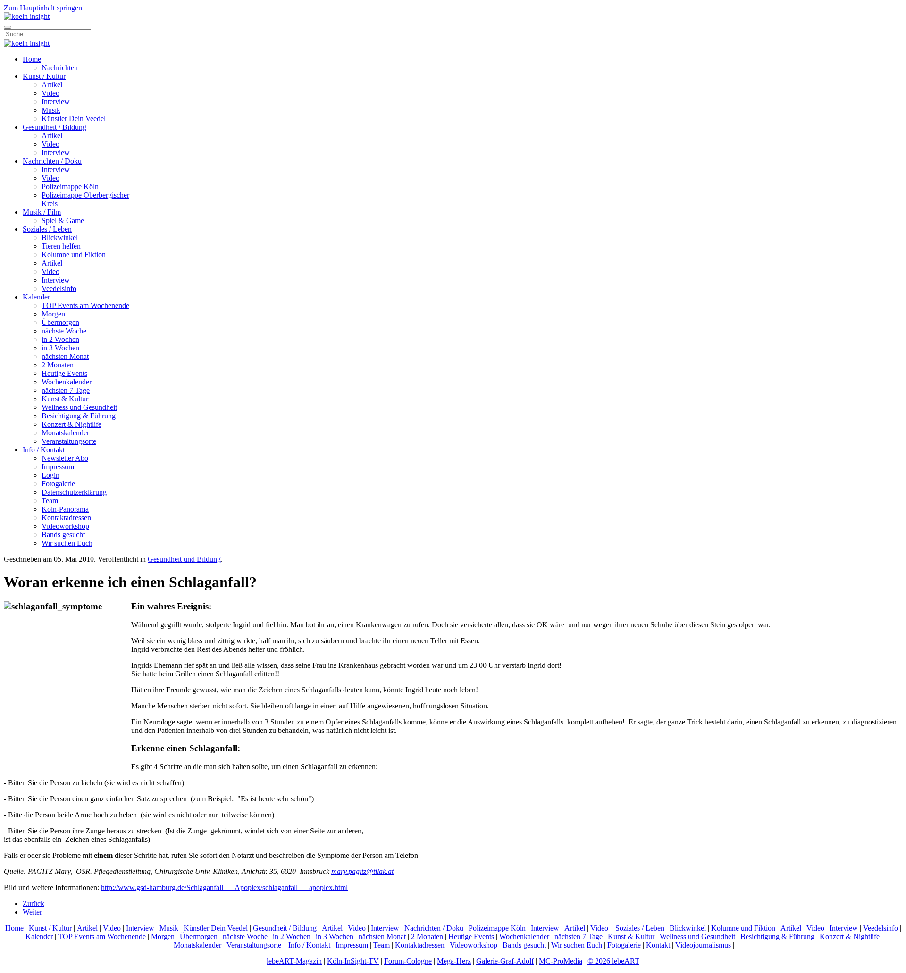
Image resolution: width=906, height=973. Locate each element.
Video (50, 93)
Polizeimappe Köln (70, 187)
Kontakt (658, 945)
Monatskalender (65, 433)
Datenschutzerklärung (74, 492)
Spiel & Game (63, 220)
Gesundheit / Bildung (54, 127)
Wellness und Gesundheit (79, 407)
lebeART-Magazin (294, 961)
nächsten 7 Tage (66, 390)
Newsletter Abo (65, 458)
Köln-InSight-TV (353, 961)
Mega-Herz (454, 961)
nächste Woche (64, 331)
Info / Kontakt (44, 450)
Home (32, 59)
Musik (51, 110)
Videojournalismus (703, 945)
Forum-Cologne (408, 961)
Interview (56, 102)
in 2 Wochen (60, 339)
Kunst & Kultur (65, 399)
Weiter (32, 912)
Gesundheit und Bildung (184, 559)
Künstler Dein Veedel (74, 119)
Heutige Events (64, 373)
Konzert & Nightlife (71, 424)
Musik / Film (42, 212)
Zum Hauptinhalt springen (43, 8)
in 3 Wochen (60, 348)
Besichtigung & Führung (79, 416)
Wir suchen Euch (67, 543)
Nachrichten (60, 68)
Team (50, 501)
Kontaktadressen (66, 518)
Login (50, 475)
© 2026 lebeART (613, 961)
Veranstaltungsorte (69, 441)
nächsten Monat (65, 356)
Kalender (36, 297)
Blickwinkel (60, 237)
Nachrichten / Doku (52, 161)
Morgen (53, 314)
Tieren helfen (61, 246)
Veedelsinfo (59, 288)
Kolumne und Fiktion (74, 254)
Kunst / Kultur (44, 76)
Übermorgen (60, 322)
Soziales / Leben (47, 229)
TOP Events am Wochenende (85, 305)
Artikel (52, 85)
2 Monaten (58, 365)
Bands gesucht (63, 535)
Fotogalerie (58, 484)
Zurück (33, 903)
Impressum (58, 467)
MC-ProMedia (560, 961)
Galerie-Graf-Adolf (505, 961)
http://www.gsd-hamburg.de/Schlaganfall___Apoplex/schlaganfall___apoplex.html (224, 887)
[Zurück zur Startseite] (27, 16)
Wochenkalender (67, 382)
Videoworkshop (65, 526)
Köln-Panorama (65, 509)
